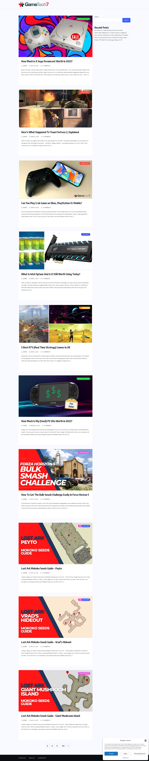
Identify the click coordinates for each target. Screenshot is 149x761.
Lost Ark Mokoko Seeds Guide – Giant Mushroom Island (50, 715)
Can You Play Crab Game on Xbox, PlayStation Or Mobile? (51, 203)
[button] (145, 740)
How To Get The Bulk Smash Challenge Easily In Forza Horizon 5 (55, 494)
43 (63, 746)
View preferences (139, 754)
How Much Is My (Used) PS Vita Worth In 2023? (46, 421)
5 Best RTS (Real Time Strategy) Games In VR (45, 347)
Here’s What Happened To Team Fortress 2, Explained (50, 132)
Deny (125, 754)
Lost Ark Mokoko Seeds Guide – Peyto (41, 568)
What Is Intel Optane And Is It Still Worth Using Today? (50, 274)
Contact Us (22, 758)
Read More (28, 80)
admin (25, 65)
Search (97, 17)
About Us (32, 758)
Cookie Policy (125, 757)
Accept (111, 754)
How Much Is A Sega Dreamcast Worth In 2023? (47, 61)
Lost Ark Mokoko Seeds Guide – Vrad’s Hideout (46, 642)
